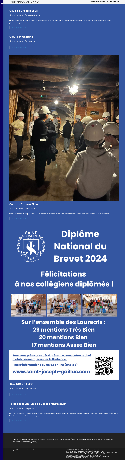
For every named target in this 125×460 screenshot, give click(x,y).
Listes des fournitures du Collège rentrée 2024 (37, 404)
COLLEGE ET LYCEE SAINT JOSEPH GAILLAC (77, 450)
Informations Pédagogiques (74, 452)
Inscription (96, 451)
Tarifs (102, 451)
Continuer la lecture (19, 27)
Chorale (89, 455)
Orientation (86, 452)
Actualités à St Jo (95, 450)
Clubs (67, 455)
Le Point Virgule (97, 455)
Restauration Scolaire (72, 454)
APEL (87, 456)
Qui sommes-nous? (86, 451)
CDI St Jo (82, 454)
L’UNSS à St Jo (73, 455)
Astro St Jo (82, 455)
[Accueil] (87, 1)
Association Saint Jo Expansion (99, 456)
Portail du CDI (89, 454)
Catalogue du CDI (100, 454)
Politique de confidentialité (73, 458)
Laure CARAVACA (17, 15)
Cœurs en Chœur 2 (21, 36)
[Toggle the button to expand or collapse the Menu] (1, 2)
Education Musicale (113, 1)
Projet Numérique (111, 452)
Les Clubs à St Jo (88, 458)
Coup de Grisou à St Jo (23, 10)
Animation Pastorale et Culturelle (75, 456)
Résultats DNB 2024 (21, 384)
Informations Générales (73, 451)
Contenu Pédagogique (97, 452)
